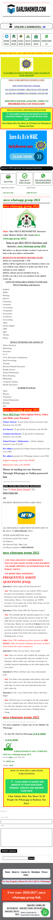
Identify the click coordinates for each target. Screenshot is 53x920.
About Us (15, 872)
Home (7, 872)
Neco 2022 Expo (11, 414)
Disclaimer (35, 872)
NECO (11, 765)
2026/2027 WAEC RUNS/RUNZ (32, 908)
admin (11, 757)
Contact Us (25, 872)
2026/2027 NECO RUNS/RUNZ (17, 911)
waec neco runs (8, 193)
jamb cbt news (32, 193)
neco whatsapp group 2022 (32, 246)
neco (13, 761)
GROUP (8, 761)
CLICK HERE (11, 740)
